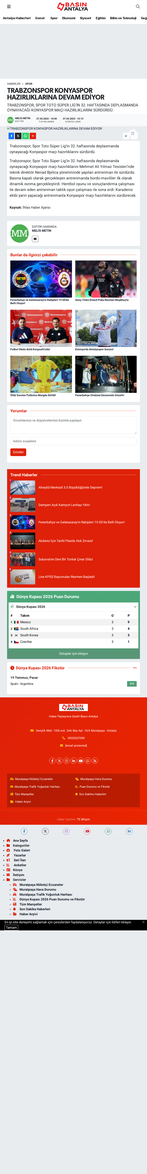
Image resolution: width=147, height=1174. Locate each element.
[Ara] (138, 6)
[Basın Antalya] (73, 6)
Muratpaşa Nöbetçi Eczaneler (34, 779)
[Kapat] (144, 922)
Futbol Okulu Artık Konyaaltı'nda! (30, 349)
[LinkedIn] (73, 760)
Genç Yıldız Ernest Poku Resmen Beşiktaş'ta (102, 299)
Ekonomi (68, 18)
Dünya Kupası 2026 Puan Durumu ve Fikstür (52, 899)
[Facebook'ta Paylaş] (11, 136)
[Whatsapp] (88, 760)
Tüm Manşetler (24, 794)
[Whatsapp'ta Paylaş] (25, 136)
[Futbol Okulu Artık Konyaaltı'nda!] (41, 328)
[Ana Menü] (9, 6)
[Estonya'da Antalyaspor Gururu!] (106, 328)
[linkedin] (129, 831)
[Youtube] (81, 760)
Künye (17, 870)
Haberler (13, 83)
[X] (59, 760)
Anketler (19, 865)
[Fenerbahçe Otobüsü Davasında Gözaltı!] (106, 374)
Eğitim (100, 18)
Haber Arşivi (23, 801)
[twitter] (45, 831)
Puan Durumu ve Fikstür (95, 786)
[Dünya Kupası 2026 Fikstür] (135, 668)
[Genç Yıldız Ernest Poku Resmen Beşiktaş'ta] (106, 279)
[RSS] (95, 760)
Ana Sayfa (20, 840)
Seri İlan (19, 860)
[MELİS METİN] (19, 233)
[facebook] (24, 831)
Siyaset (85, 18)
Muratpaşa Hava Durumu (96, 779)
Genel (39, 18)
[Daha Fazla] (33, 136)
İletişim (18, 875)
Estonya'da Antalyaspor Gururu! (94, 349)
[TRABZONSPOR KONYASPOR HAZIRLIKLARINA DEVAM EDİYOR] (73, 128)
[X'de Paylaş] (18, 136)
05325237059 (76, 738)
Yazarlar (19, 855)
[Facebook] (52, 760)
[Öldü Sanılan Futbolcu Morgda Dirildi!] (41, 374)
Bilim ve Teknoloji (123, 18)
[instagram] (66, 831)
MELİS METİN (41, 230)
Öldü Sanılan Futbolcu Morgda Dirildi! (33, 395)
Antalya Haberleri (17, 18)
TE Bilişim (83, 819)
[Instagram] (66, 760)
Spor (54, 18)
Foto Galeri (21, 850)
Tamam (11, 927)
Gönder (18, 452)
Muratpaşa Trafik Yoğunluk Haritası (37, 786)
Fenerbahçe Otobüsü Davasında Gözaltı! (99, 395)
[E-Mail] (35, 239)
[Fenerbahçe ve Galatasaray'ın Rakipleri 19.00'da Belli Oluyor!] (41, 279)
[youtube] (87, 831)
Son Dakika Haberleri (92, 794)
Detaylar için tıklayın (73, 653)
